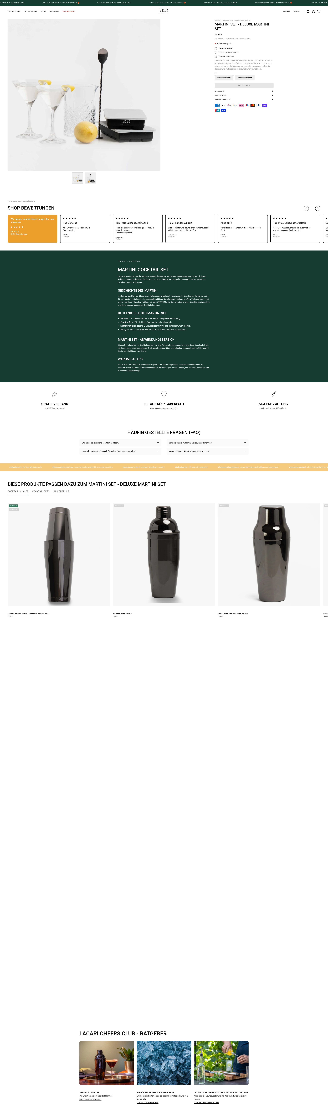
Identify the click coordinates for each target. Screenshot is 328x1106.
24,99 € (115, 616)
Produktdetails (220, 95)
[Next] (317, 208)
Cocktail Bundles (226, 20)
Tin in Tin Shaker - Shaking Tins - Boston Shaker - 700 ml (28, 613)
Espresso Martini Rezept (90, 1099)
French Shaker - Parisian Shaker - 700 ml (233, 613)
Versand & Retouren (222, 99)
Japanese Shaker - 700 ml (122, 613)
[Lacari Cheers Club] (164, 11)
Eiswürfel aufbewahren (147, 1102)
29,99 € (10, 616)
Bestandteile (219, 91)
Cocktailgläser (17, 3)
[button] (68, 11)
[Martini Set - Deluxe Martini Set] (77, 178)
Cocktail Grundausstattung (206, 1102)
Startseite (217, 20)
